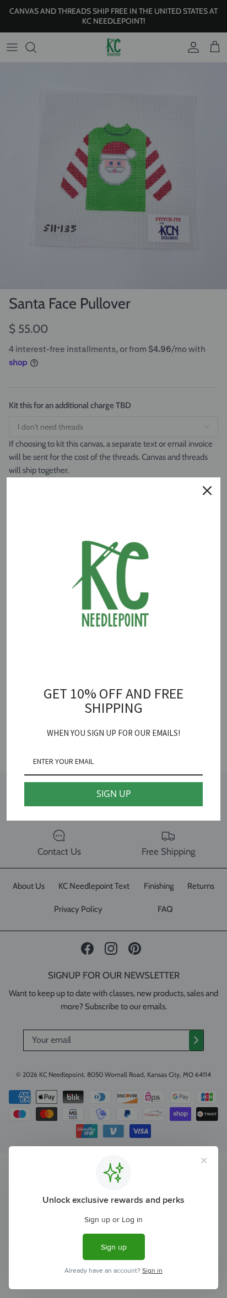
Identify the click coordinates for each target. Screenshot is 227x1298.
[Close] (207, 490)
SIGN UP (113, 794)
